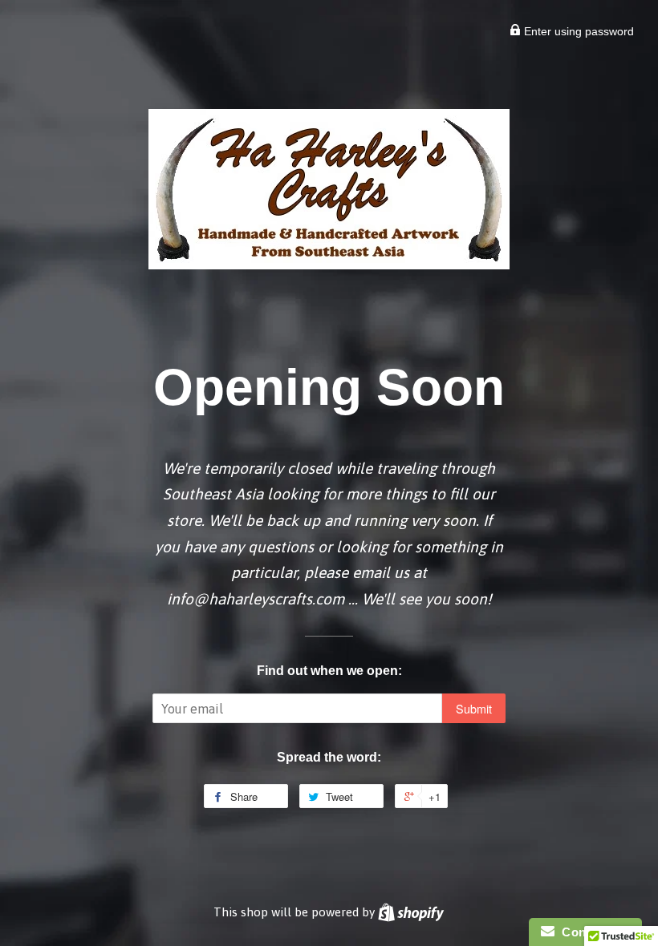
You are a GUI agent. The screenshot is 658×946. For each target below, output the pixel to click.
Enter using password (577, 31)
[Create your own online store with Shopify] (411, 912)
